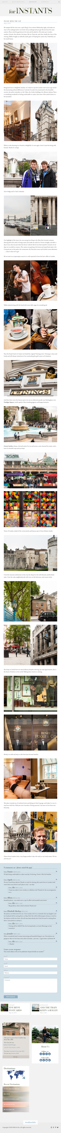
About (5, 2)
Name (5, 956)
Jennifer (10, 933)
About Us (45, 1046)
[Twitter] (49, 1054)
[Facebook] (43, 1054)
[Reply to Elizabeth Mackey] (56, 911)
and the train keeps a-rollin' (49, 1009)
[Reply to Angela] (56, 879)
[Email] (46, 1060)
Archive (33, 2)
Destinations (18, 2)
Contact (45, 2)
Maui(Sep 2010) (15, 1053)
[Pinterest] (46, 1054)
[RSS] (41, 1060)
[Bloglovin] (49, 1060)
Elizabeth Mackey (14, 911)
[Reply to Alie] (56, 887)
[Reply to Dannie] (56, 871)
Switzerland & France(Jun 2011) (16, 1051)
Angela (9, 879)
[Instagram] (41, 1054)
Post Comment (10, 997)
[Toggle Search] (59, 2)
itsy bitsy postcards (15, 1009)
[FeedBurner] (43, 1060)
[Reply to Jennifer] (56, 933)
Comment (6, 977)
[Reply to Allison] (56, 897)
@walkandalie (30, 1122)
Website (6, 970)
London (20, 1038)
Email (5, 963)
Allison (9, 897)
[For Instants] (30, 10)
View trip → (16, 1057)
